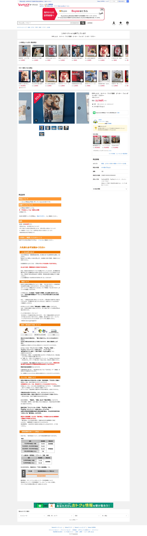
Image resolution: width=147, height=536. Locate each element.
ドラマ (43, 27)
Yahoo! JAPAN (100, 1)
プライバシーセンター (66, 530)
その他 (48, 27)
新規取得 (50, 4)
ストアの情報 (112, 153)
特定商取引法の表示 (57, 531)
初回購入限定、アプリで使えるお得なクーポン (58, 6)
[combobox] (44, 22)
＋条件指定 (89, 23)
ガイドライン (95, 530)
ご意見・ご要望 (78, 531)
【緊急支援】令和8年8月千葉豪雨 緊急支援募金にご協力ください (35, 1)
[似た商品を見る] (36, 120)
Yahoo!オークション (57, 527)
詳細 (118, 112)
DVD (36, 27)
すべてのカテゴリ (75, 23)
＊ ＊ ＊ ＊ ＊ (102, 121)
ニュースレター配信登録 (121, 153)
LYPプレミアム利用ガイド (84, 530)
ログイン (42, 6)
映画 (40, 27)
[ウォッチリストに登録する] (28, 54)
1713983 (109, 123)
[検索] (128, 1)
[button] (110, 189)
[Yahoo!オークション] (28, 4)
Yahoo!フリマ (68, 527)
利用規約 (75, 530)
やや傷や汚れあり (106, 167)
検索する (82, 23)
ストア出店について (68, 531)
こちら (109, 150)
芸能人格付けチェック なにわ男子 (122, 1)
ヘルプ (107, 1)
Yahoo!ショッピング (80, 527)
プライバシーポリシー (54, 530)
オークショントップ (22, 27)
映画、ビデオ (31, 27)
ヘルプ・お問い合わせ (89, 531)
